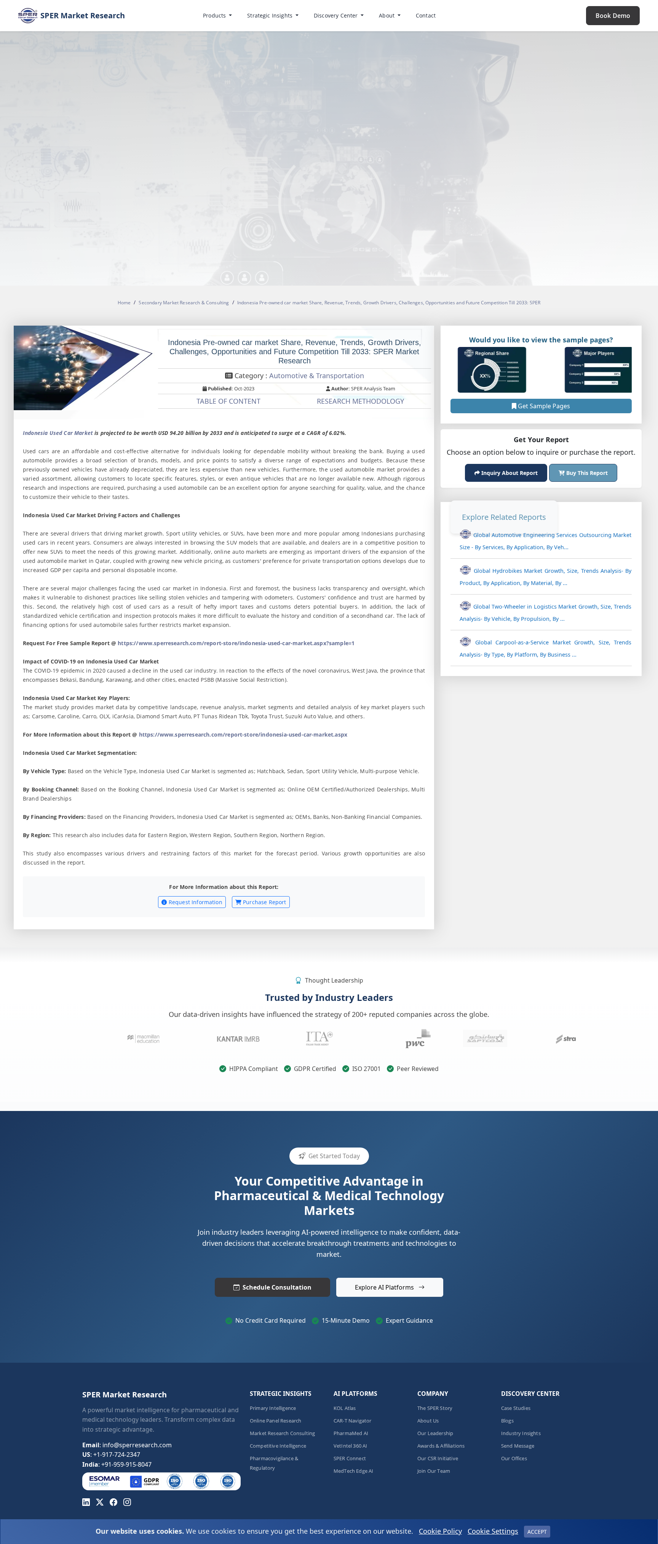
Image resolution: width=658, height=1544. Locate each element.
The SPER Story (434, 1408)
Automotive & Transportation (316, 375)
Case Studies (515, 1408)
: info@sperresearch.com (127, 1445)
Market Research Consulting (282, 1433)
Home (124, 302)
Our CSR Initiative (437, 1458)
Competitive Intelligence (278, 1446)
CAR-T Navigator (352, 1421)
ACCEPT (537, 1531)
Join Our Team (433, 1471)
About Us (428, 1421)
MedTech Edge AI (353, 1471)
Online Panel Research (275, 1421)
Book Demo (613, 15)
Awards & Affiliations (441, 1446)
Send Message (517, 1446)
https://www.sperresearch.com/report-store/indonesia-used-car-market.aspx (243, 734)
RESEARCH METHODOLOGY (360, 401)
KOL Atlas (345, 1408)
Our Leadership (435, 1433)
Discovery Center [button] (336, 15)
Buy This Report (586, 472)
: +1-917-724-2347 (111, 1454)
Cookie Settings (493, 1531)
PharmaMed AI (351, 1433)
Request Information (194, 902)
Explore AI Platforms (385, 1287)
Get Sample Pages (543, 406)
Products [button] (215, 15)
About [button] (387, 15)
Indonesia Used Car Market (58, 432)
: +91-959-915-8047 (117, 1464)
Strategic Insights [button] (270, 15)
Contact (426, 15)
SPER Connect (350, 1458)
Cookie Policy (440, 1531)
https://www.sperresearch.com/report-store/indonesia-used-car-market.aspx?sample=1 (236, 643)
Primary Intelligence (273, 1408)
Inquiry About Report (509, 472)
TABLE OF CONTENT (228, 401)
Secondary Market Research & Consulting (184, 302)
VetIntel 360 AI (350, 1446)
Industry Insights (521, 1433)
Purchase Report (263, 902)
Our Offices (514, 1458)
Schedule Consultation (277, 1287)
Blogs (507, 1421)
